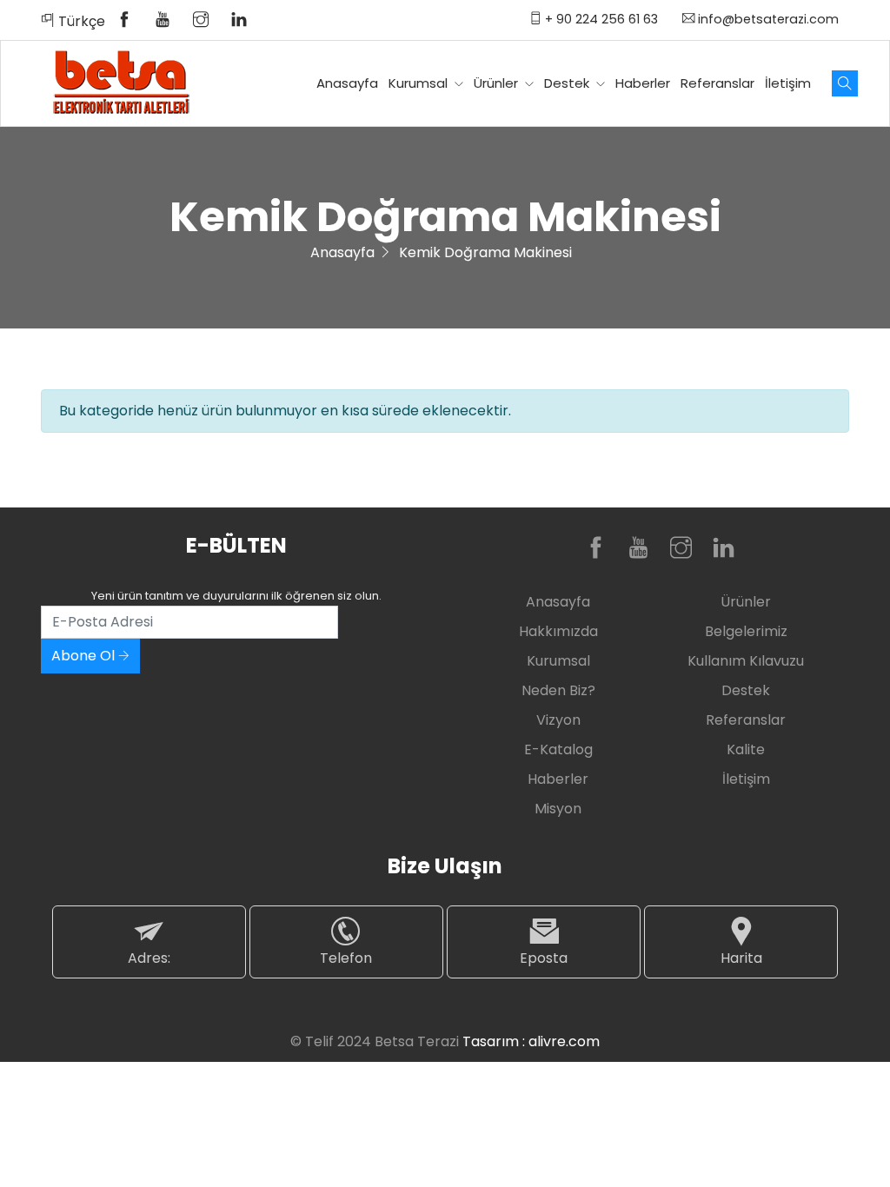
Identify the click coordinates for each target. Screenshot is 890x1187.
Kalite (746, 749)
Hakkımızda (558, 631)
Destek (568, 83)
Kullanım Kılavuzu (745, 661)
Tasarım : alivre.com (531, 1041)
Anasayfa (347, 83)
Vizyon (558, 720)
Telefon (346, 958)
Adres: (149, 958)
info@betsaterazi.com (766, 19)
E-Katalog (558, 749)
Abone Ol (84, 656)
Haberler (642, 83)
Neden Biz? (558, 690)
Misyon (558, 809)
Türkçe (80, 21)
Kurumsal (420, 83)
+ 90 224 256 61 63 (599, 19)
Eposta (544, 958)
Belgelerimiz (746, 631)
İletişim (788, 83)
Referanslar (717, 83)
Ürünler (497, 83)
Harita (741, 958)
